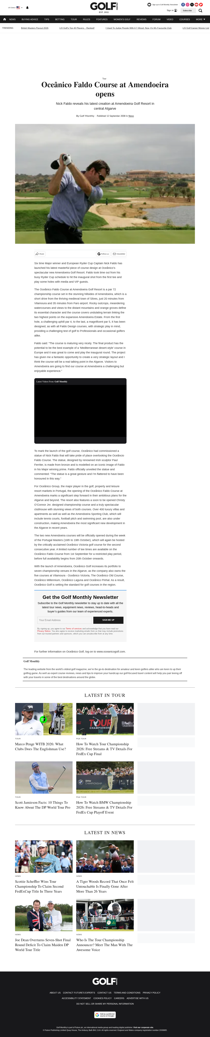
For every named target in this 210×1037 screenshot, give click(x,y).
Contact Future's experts (79, 992)
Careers (119, 998)
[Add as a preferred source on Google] (105, 1014)
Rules (86, 19)
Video (170, 19)
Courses (184, 19)
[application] (80, 411)
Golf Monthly (87, 116)
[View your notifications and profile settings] (27, 8)
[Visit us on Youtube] (196, 4)
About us (55, 992)
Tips (46, 19)
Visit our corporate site (143, 1027)
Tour (74, 19)
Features (101, 19)
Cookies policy (102, 998)
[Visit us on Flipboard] (201, 4)
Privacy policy (151, 992)
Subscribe (187, 11)
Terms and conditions (127, 992)
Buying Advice (30, 19)
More (199, 19)
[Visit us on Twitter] (192, 4)
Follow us (105, 254)
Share (41, 254)
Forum (156, 19)
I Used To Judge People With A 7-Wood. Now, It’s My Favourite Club (139, 28)
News (12, 19)
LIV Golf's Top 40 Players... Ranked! (77, 28)
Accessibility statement (76, 998)
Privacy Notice (43, 631)
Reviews (141, 19)
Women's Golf (122, 19)
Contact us (104, 992)
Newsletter (121, 254)
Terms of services (74, 628)
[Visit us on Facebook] (183, 4)
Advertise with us (137, 998)
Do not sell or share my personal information (105, 1004)
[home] (4, 19)
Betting (60, 19)
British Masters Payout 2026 (34, 28)
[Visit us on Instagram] (187, 4)
